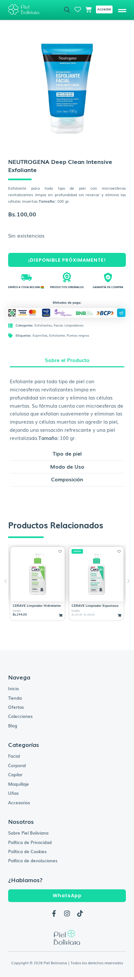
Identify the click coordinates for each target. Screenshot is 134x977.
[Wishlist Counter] (77, 9)
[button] (122, 10)
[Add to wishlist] (60, 551)
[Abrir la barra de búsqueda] (67, 9)
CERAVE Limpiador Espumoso (95, 605)
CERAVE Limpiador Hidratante (37, 605)
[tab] (67, 361)
